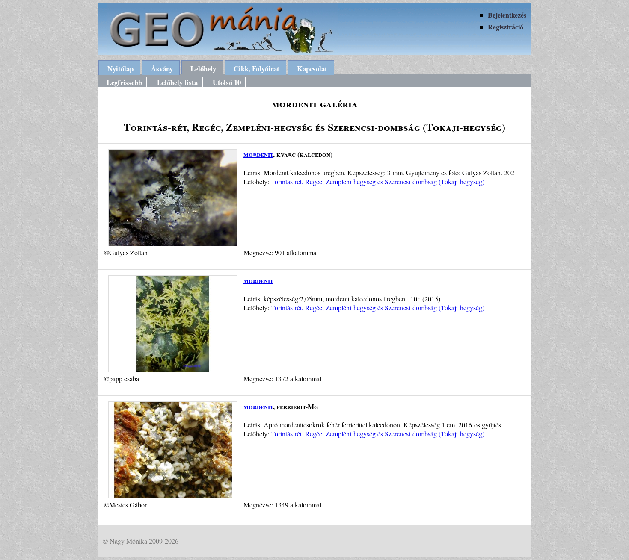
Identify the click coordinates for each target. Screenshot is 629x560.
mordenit (258, 154)
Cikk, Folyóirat (256, 68)
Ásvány (162, 68)
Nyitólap (120, 68)
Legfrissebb (124, 82)
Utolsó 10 (227, 82)
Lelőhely (203, 68)
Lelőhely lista (177, 82)
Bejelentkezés (507, 15)
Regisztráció (505, 27)
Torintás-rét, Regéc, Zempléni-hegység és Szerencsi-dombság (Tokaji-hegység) (377, 181)
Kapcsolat (312, 68)
